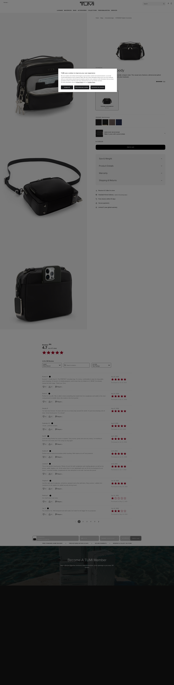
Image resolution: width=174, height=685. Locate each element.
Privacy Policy (79, 82)
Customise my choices (97, 87)
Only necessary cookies (81, 87)
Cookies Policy (91, 82)
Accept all (67, 87)
